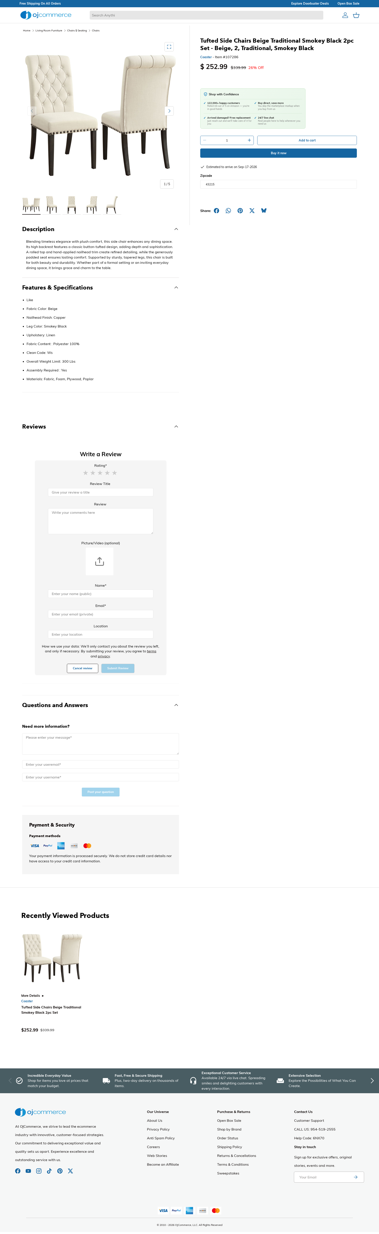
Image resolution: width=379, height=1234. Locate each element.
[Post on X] (252, 210)
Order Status (227, 1138)
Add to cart (307, 140)
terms (151, 651)
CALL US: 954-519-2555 (315, 1129)
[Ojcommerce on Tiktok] (50, 1169)
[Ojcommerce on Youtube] (28, 1169)
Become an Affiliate (163, 1164)
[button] (85, 472)
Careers (153, 1147)
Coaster (206, 57)
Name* (100, 585)
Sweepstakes (228, 1173)
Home (26, 30)
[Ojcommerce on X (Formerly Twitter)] (70, 1169)
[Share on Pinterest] (240, 210)
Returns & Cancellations (236, 1155)
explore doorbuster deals (310, 3)
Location (101, 626)
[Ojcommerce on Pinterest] (60, 1169)
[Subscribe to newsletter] (355, 1177)
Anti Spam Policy (161, 1138)
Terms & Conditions (233, 1164)
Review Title (100, 483)
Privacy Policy (158, 1129)
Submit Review (118, 668)
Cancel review (82, 668)
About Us (154, 1120)
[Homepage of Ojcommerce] (46, 15)
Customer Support (309, 1120)
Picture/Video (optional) (100, 543)
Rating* (100, 465)
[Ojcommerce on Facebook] (18, 1169)
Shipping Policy (229, 1147)
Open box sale (348, 3)
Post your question (101, 792)
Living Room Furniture (49, 30)
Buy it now (278, 153)
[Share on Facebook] (216, 210)
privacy (104, 656)
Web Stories (157, 1155)
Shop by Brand (229, 1129)
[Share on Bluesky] (264, 210)
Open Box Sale (229, 1120)
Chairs (96, 30)
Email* (100, 605)
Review (100, 504)
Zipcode (206, 176)
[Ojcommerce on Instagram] (39, 1169)
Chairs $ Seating (77, 30)
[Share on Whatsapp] (228, 210)
